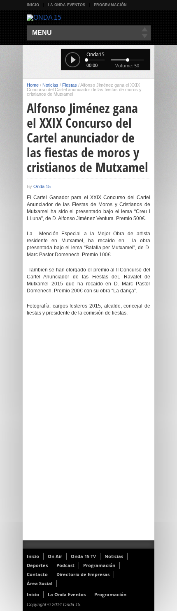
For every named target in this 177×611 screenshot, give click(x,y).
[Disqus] (88, 433)
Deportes (37, 565)
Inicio (33, 5)
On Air (55, 556)
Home (33, 85)
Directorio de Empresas (82, 574)
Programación (110, 5)
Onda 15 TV (83, 556)
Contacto (37, 574)
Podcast (65, 565)
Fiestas (69, 85)
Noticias (50, 85)
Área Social (39, 583)
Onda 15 (42, 186)
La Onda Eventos (66, 5)
